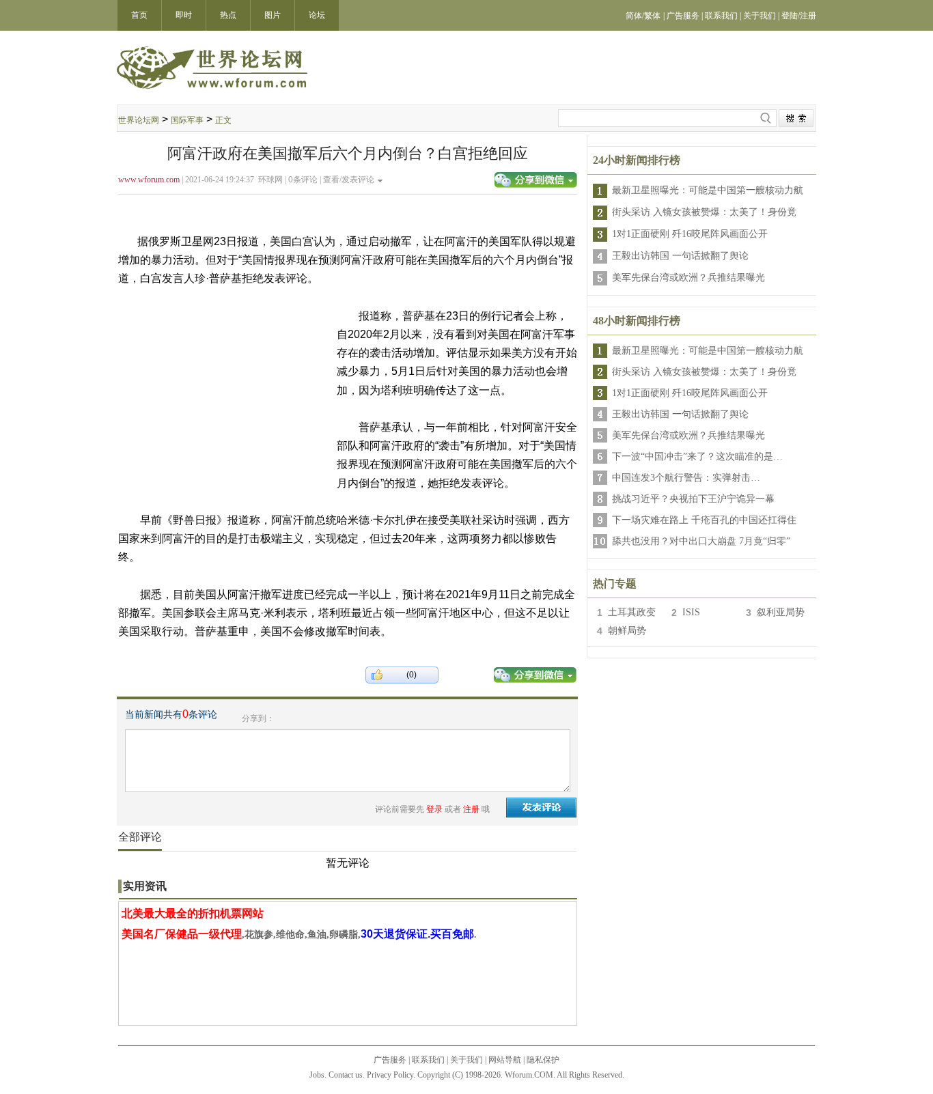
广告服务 (390, 1060)
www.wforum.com (149, 179)
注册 (471, 809)
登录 (434, 809)
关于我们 (466, 1060)
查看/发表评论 (348, 179)
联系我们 (428, 1060)
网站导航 (504, 1060)
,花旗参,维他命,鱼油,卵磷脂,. (299, 934)
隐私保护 (543, 1060)
